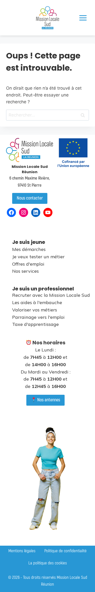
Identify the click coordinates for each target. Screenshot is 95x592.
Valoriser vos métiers (34, 310)
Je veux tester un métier (38, 257)
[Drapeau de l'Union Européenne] (73, 153)
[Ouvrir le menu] (83, 18)
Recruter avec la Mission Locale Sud (51, 295)
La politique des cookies (47, 563)
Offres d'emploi (28, 264)
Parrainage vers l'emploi (38, 317)
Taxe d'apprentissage (35, 324)
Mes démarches (29, 249)
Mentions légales (21, 551)
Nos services (25, 271)
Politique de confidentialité (65, 551)
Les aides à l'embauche (37, 302)
